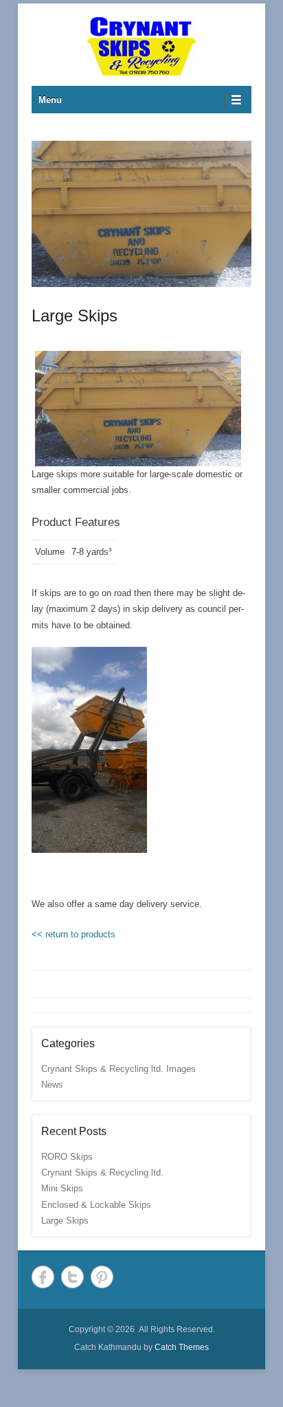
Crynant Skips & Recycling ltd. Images (118, 1069)
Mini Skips (62, 1188)
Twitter (72, 1277)
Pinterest (102, 1277)
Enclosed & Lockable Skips (96, 1205)
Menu (50, 100)
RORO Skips (67, 1157)
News (52, 1084)
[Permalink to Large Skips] (141, 214)
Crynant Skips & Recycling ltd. (102, 1172)
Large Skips (74, 315)
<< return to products (73, 934)
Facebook (43, 1277)
